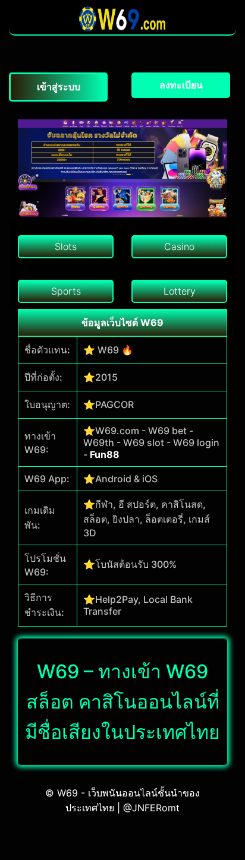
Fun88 (105, 454)
